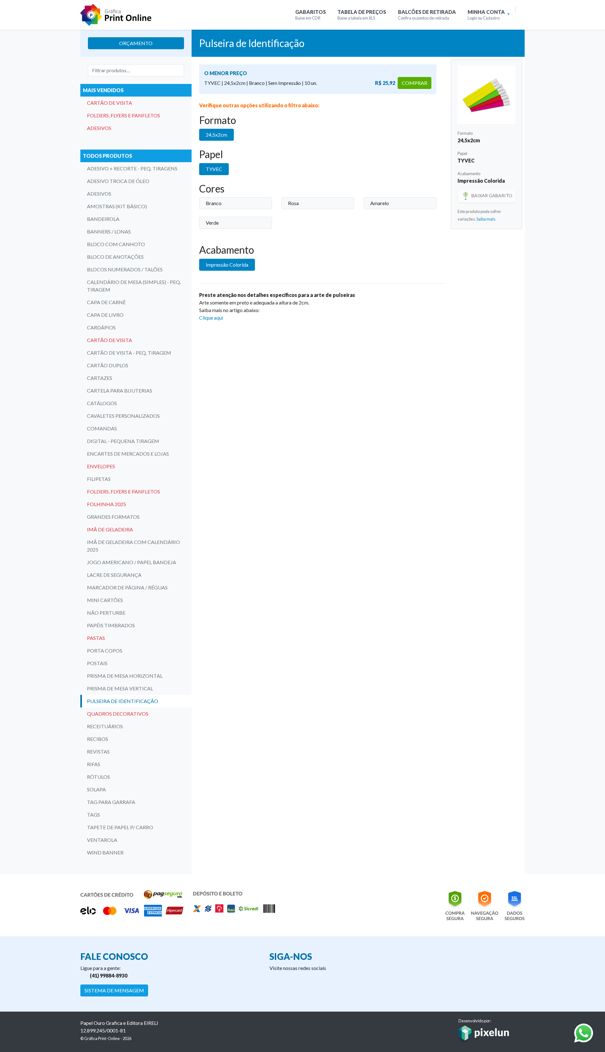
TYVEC (214, 169)
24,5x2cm (216, 135)
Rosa (293, 203)
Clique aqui (211, 318)
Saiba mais (485, 219)
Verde (212, 223)
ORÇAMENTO (136, 43)
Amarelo (379, 203)
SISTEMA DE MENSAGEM (114, 990)
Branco (214, 203)
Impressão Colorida (227, 265)
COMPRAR (414, 83)
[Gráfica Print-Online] (115, 15)
